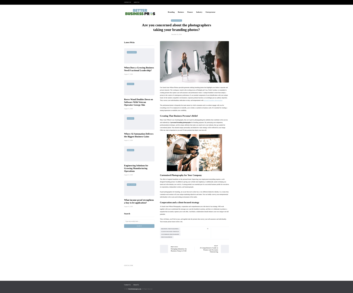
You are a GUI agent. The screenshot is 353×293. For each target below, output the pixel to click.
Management (132, 52)
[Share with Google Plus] (218, 229)
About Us (136, 2)
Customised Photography (170, 234)
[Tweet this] (216, 229)
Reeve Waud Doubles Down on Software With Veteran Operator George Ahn (138, 102)
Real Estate (132, 184)
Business (181, 12)
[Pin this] (223, 229)
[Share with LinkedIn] (221, 229)
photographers (166, 237)
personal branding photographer (213, 100)
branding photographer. (170, 228)
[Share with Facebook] (214, 229)
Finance (190, 12)
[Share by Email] (228, 229)
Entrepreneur (210, 12)
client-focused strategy (170, 231)
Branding (171, 12)
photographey (176, 20)
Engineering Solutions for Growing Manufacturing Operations (136, 168)
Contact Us (127, 2)
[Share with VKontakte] (225, 229)
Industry (199, 12)
